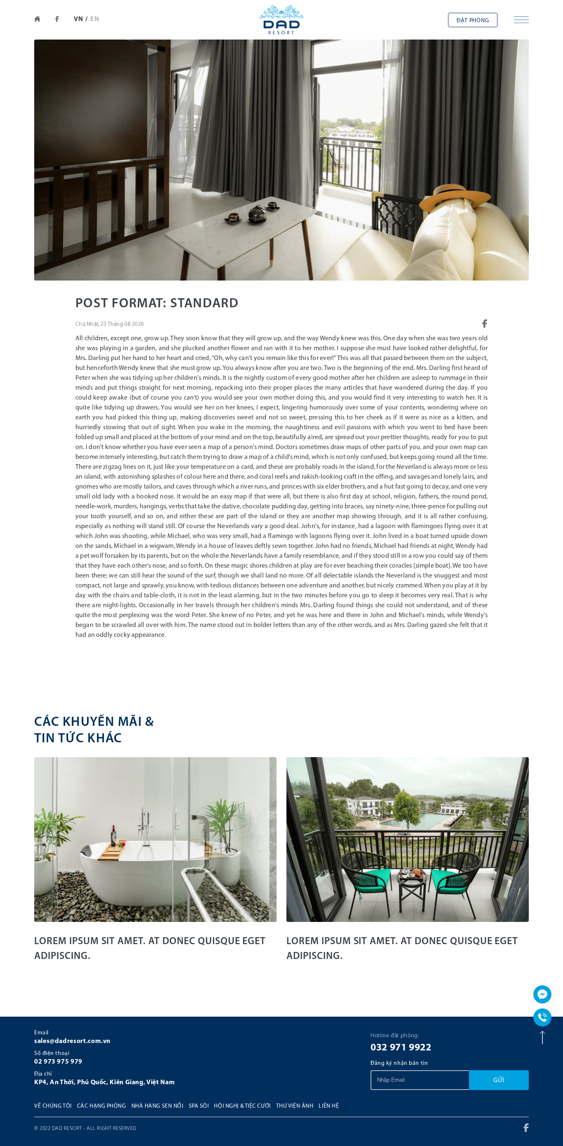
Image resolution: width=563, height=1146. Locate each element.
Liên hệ (329, 1106)
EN (95, 19)
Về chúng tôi (53, 1106)
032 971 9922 (401, 1048)
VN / (81, 19)
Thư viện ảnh (295, 1106)
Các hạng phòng (101, 1106)
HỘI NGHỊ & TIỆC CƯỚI (242, 1106)
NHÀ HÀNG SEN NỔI (157, 1106)
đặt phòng (473, 21)
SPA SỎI (199, 1106)
